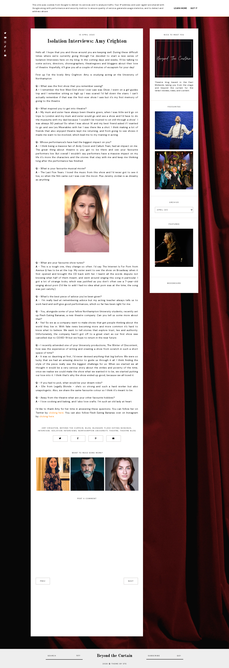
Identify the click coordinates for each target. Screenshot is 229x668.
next (131, 581)
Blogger (98, 428)
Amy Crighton (50, 428)
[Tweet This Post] (60, 438)
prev (43, 581)
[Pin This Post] (96, 438)
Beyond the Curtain (72, 428)
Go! (78, 655)
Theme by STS (119, 664)
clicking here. (47, 416)
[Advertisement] (87, 607)
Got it (193, 8)
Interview (44, 431)
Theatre (114, 431)
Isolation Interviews (64, 431)
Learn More (180, 8)
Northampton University (93, 431)
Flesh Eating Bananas (117, 428)
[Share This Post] (78, 438)
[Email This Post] (113, 438)
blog (88, 428)
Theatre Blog (128, 431)
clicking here (56, 412)
